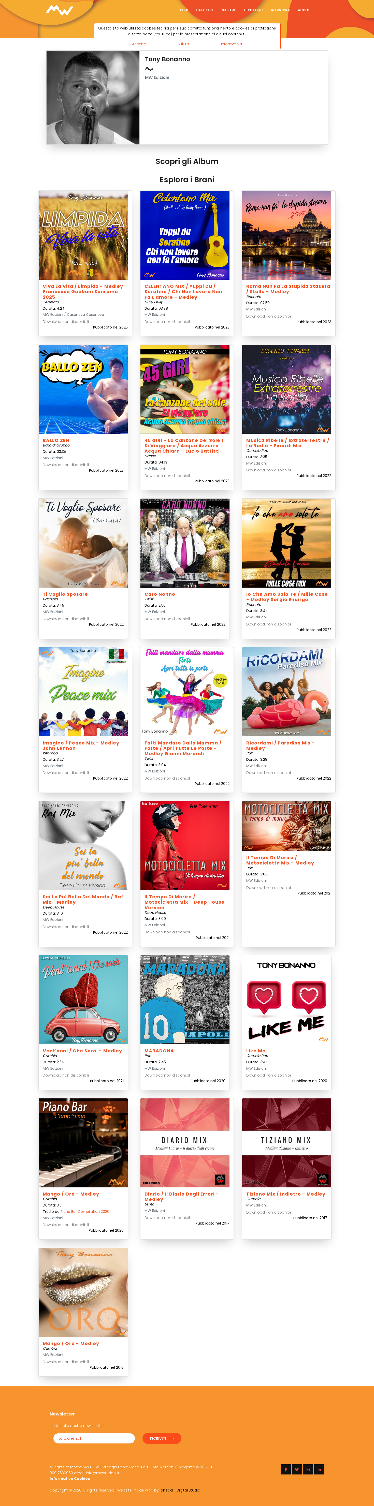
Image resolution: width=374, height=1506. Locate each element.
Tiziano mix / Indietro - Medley (285, 1194)
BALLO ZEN (56, 440)
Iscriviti (158, 1438)
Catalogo (204, 10)
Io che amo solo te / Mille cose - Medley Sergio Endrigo (287, 597)
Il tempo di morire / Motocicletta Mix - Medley (280, 860)
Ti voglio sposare (65, 594)
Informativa (231, 44)
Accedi (304, 10)
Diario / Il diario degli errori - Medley (182, 1196)
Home (184, 10)
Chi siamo (228, 10)
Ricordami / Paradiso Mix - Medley (280, 745)
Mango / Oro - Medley (71, 1194)
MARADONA (159, 1051)
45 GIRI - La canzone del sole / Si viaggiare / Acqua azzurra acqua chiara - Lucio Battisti (184, 445)
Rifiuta (183, 44)
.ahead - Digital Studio (180, 1490)
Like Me (256, 1051)
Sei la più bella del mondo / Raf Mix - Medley (83, 899)
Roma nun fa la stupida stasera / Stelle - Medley (288, 289)
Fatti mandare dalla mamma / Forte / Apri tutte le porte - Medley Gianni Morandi (183, 748)
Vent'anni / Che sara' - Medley (82, 1051)
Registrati (280, 10)
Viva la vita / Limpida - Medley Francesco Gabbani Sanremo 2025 (83, 291)
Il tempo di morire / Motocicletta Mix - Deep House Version (185, 902)
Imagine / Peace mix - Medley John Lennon (81, 745)
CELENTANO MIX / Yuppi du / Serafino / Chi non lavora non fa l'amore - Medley (183, 291)
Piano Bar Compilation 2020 (85, 1211)
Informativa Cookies (70, 1478)
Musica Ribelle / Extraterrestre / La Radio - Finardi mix (287, 443)
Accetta (139, 44)
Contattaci (254, 10)
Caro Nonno (160, 594)
